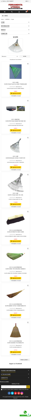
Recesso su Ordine (4, 381)
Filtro (24, 56)
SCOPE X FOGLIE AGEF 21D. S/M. (15, 195)
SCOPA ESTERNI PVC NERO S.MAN (15, 232)
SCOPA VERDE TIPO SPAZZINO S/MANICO (16, 269)
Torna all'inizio (24, 359)
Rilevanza (10, 56)
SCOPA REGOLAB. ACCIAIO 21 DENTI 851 (15, 158)
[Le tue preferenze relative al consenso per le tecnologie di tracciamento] (28, 414)
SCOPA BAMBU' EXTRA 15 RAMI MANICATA (15, 305)
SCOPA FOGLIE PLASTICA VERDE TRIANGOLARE (15, 84)
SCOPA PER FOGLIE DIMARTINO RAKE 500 (16, 121)
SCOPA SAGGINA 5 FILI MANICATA (15, 342)
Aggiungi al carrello (15, 93)
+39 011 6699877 (9, 1)
